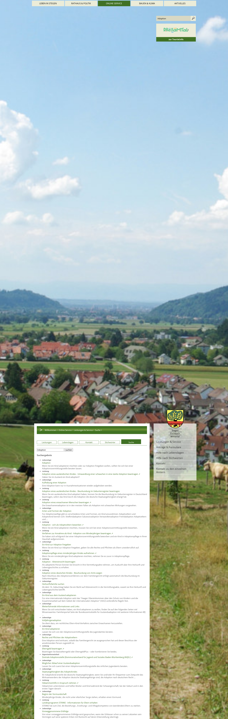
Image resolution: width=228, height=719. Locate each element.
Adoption (46, 462)
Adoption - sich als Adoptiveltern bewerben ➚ (63, 524)
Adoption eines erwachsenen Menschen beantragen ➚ (66, 502)
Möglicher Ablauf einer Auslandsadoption (61, 663)
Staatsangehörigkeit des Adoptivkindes (59, 671)
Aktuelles (180, 3)
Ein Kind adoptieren (51, 628)
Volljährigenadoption (51, 620)
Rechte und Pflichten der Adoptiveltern (59, 637)
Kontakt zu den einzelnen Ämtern (171, 470)
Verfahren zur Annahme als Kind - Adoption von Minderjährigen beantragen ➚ (77, 533)
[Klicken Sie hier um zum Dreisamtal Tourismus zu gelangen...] (176, 35)
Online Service (114, 3)
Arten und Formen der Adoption (56, 511)
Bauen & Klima (147, 3)
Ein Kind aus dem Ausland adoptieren (59, 595)
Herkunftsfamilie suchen (53, 584)
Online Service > (66, 430)
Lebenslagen (67, 442)
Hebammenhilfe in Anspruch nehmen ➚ (60, 683)
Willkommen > (51, 430)
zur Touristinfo (176, 39)
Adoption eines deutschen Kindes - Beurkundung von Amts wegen (72, 573)
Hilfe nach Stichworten (169, 458)
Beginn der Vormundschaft (54, 694)
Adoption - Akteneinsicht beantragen (58, 561)
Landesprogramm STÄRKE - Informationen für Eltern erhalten (70, 702)
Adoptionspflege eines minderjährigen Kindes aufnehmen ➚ (69, 553)
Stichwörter (110, 442)
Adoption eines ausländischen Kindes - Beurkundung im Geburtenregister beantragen (81, 491)
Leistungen (47, 442)
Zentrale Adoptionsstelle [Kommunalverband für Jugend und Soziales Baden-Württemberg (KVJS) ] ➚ (87, 657)
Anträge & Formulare (168, 447)
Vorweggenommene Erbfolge (55, 711)
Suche (131, 442)
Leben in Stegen (48, 3)
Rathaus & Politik (81, 3)
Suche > (98, 430)
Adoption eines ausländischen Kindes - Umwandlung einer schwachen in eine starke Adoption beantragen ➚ (91, 474)
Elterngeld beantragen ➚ (53, 648)
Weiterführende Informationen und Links (60, 606)
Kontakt (89, 442)
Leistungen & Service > (84, 430)
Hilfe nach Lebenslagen (170, 452)
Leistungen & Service (168, 441)
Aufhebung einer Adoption (54, 482)
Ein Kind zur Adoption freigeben (56, 544)
